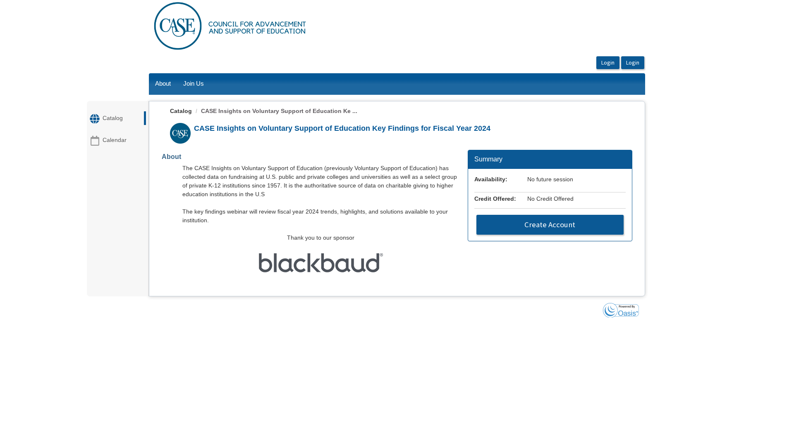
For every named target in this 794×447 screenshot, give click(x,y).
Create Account (549, 224)
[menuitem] (163, 84)
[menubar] (179, 84)
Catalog (181, 111)
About (163, 83)
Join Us (193, 83)
